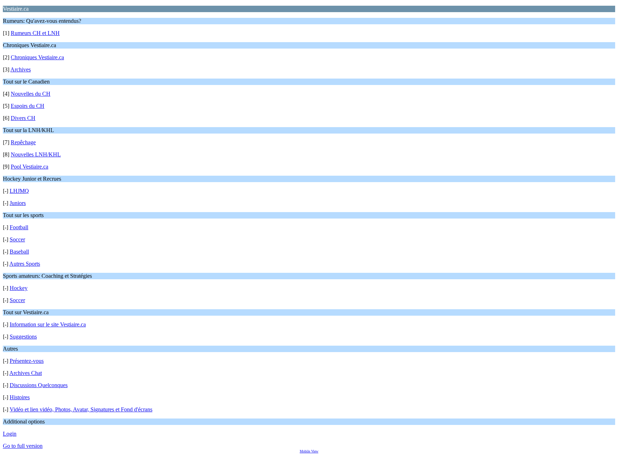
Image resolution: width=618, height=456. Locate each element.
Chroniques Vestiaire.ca (37, 57)
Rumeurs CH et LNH (35, 33)
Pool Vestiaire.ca (29, 167)
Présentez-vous (27, 361)
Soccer (17, 239)
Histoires (20, 397)
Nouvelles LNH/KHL (36, 154)
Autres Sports (24, 264)
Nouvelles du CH (30, 94)
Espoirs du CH (27, 106)
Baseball (19, 252)
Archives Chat (25, 373)
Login (9, 434)
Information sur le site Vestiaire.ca (48, 324)
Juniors (18, 203)
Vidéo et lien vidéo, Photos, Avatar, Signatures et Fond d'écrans (81, 409)
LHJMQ (19, 191)
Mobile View (309, 451)
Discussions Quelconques (39, 385)
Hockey (19, 288)
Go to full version (23, 446)
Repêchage (23, 142)
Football (19, 227)
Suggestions (23, 337)
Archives (20, 69)
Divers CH (23, 118)
